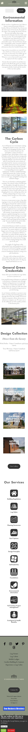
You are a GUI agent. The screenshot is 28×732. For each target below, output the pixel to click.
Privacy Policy (14, 698)
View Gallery (14, 466)
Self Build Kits (14, 565)
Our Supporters (14, 702)
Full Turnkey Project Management (14, 606)
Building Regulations (14, 499)
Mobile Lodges (14, 659)
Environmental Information (14, 592)
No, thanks (11, 730)
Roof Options (14, 538)
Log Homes (14, 654)
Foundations (14, 578)
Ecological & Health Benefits (14, 621)
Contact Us (14, 690)
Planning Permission (14, 525)
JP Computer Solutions (16, 696)
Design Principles (14, 552)
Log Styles (14, 512)
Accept (3, 730)
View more (14, 371)
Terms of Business (14, 700)
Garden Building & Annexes (14, 662)
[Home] (2, 3)
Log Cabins (14, 656)
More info (4, 726)
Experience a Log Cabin (14, 665)
